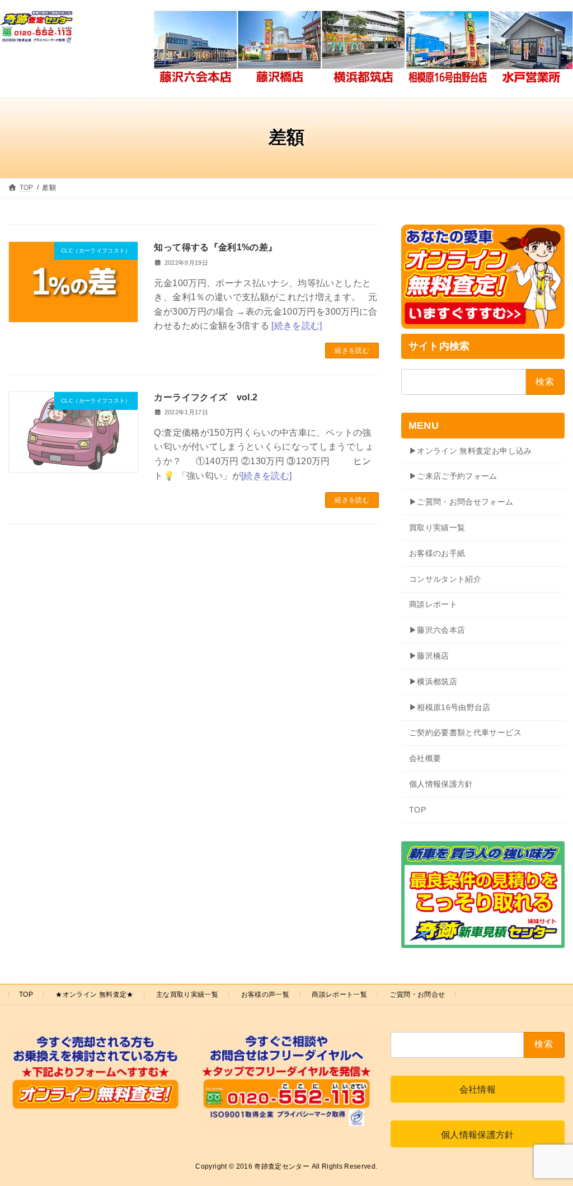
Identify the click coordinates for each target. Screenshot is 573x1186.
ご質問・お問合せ (417, 994)
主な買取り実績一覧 (187, 994)
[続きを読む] (296, 325)
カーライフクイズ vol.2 (205, 397)
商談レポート (433, 604)
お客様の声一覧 (265, 994)
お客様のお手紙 (437, 553)
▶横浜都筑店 (433, 681)
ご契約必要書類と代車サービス (465, 733)
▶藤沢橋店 (429, 655)
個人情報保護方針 (441, 783)
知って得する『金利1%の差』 (215, 247)
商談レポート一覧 (339, 994)
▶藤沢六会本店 (437, 630)
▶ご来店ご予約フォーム (453, 476)
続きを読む (352, 350)
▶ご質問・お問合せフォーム (461, 502)
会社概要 (425, 758)
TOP (417, 809)
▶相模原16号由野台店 (450, 707)
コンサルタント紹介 (445, 579)
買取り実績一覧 (437, 527)
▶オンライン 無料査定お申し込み (470, 450)
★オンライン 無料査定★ (94, 994)
